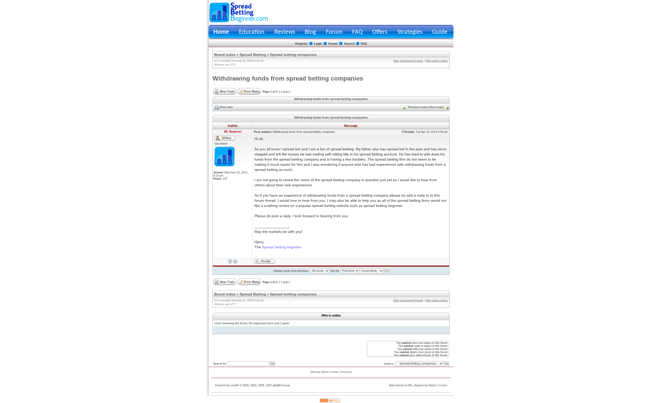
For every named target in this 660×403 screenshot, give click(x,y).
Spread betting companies (293, 54)
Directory (346, 371)
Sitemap (315, 371)
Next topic (437, 107)
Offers (379, 32)
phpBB (235, 385)
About (324, 371)
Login (318, 44)
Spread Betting (253, 54)
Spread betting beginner (281, 247)
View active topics (436, 60)
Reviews (284, 32)
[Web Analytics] (330, 401)
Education (252, 32)
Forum (334, 32)
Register (301, 44)
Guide (439, 32)
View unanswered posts (408, 60)
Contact (334, 371)
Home (221, 32)
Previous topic (418, 107)
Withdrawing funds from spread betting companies (287, 78)
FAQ (357, 32)
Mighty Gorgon (437, 385)
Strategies (409, 32)
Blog (310, 32)
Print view (226, 107)
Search (349, 44)
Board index (225, 54)
